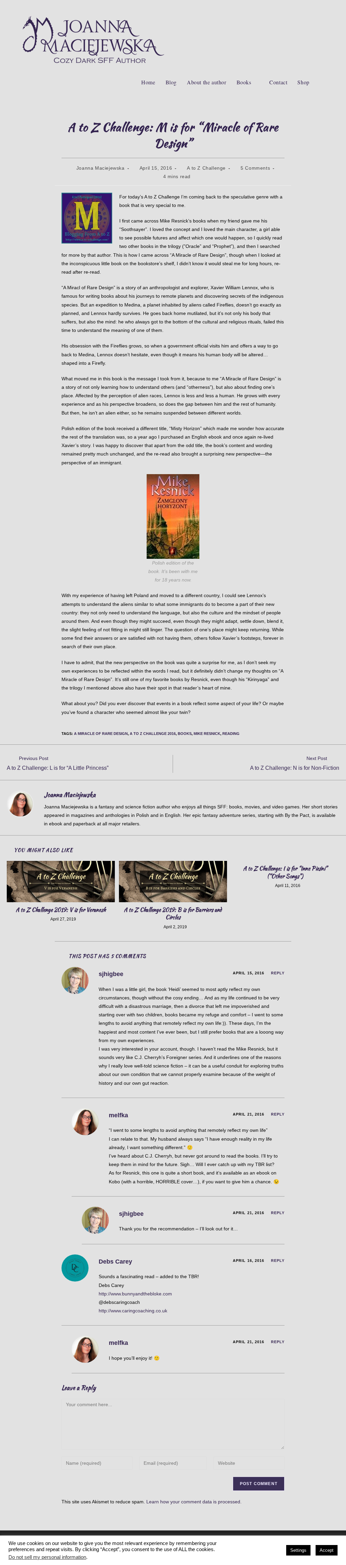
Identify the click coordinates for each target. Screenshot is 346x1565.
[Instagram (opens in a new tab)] (304, 6)
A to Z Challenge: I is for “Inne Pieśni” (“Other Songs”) (285, 872)
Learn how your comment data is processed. (194, 1501)
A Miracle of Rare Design (101, 734)
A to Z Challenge (206, 168)
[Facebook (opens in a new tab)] (282, 6)
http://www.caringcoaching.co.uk (133, 1310)
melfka (118, 1115)
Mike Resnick (207, 734)
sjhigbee (111, 974)
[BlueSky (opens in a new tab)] (315, 6)
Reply (278, 973)
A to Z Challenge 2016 (153, 734)
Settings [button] (298, 1550)
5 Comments (255, 168)
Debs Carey (115, 1261)
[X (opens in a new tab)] (272, 6)
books (185, 734)
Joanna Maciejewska (100, 168)
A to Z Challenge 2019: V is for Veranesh (61, 910)
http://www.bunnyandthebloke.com (135, 1293)
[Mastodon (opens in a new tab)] (325, 6)
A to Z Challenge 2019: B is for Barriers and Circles (173, 913)
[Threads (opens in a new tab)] (293, 6)
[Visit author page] (20, 803)
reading (231, 734)
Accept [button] (326, 1550)
